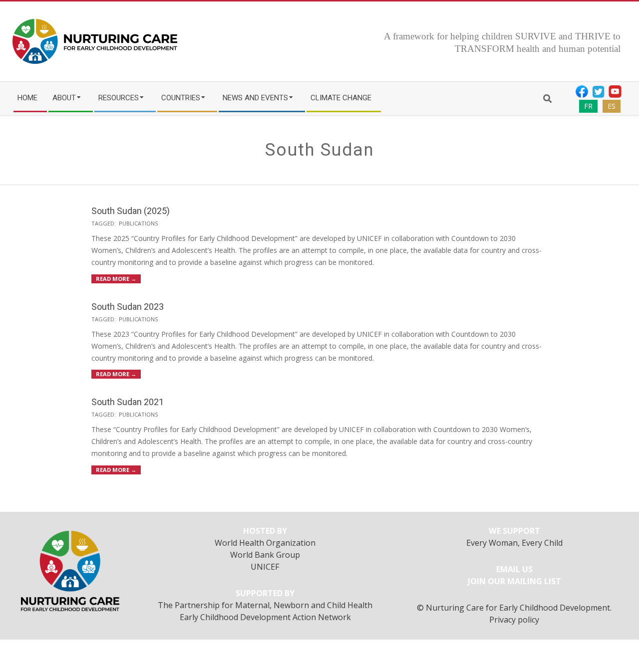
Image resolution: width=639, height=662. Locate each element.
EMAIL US (514, 569)
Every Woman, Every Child (514, 542)
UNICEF (265, 566)
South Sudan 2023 (127, 306)
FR (588, 106)
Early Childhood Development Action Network (265, 617)
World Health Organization (265, 542)
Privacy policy (514, 619)
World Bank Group (265, 554)
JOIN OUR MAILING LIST (514, 581)
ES (612, 106)
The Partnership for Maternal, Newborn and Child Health (265, 605)
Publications (138, 223)
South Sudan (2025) (130, 211)
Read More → (116, 278)
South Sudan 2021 (127, 402)
